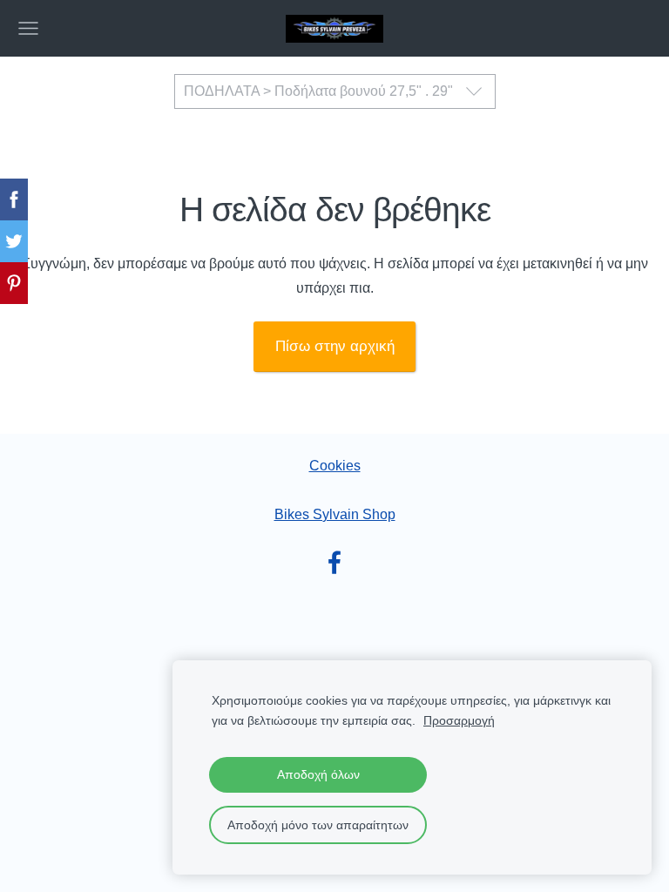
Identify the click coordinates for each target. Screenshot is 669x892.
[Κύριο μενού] (28, 28)
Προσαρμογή (459, 720)
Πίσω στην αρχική (335, 346)
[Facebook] (334, 562)
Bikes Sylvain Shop (334, 514)
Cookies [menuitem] (335, 465)
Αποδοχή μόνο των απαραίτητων (318, 825)
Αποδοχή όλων (318, 774)
